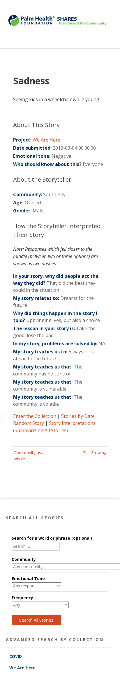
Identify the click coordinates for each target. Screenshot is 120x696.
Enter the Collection (34, 416)
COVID (16, 656)
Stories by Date (78, 416)
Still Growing (94, 452)
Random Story (28, 423)
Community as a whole (29, 456)
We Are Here (46, 140)
